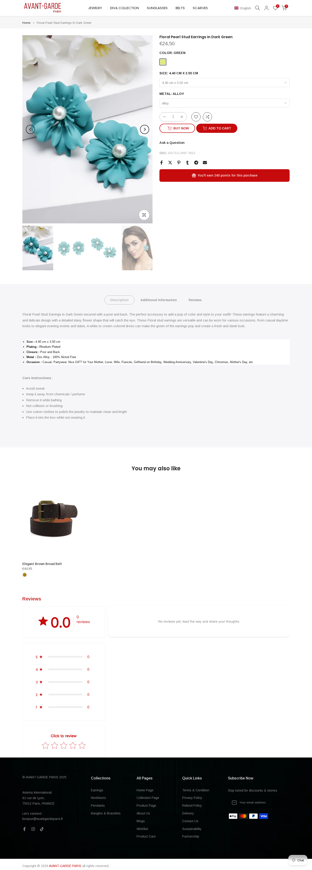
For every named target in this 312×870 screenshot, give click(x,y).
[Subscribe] (281, 802)
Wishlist (142, 829)
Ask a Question (172, 143)
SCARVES (200, 7)
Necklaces (98, 798)
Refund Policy (192, 805)
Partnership (190, 836)
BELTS (180, 7)
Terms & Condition (195, 790)
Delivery (188, 813)
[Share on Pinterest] (179, 163)
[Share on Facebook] (161, 163)
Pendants (98, 805)
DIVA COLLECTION (124, 7)
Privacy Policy (192, 798)
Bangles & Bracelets (106, 813)
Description (119, 300)
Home (26, 22)
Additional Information (158, 300)
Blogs (141, 821)
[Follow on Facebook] (24, 829)
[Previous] (30, 129)
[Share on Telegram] (196, 163)
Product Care (146, 836)
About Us (143, 813)
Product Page (146, 805)
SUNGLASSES (157, 7)
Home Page (145, 790)
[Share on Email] (205, 163)
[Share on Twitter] (170, 163)
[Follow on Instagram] (33, 829)
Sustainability (191, 829)
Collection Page (148, 798)
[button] (243, 8)
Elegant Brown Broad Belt (42, 564)
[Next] (144, 129)
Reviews (195, 300)
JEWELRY (95, 7)
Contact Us (190, 821)
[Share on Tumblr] (187, 163)
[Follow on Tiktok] (42, 829)
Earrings (97, 790)
